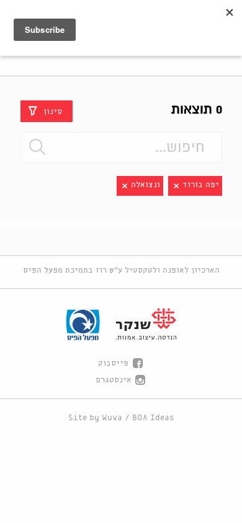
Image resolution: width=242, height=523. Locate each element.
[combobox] (121, 147)
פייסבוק (113, 363)
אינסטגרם (114, 380)
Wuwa (112, 418)
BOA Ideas (153, 418)
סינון (52, 111)
